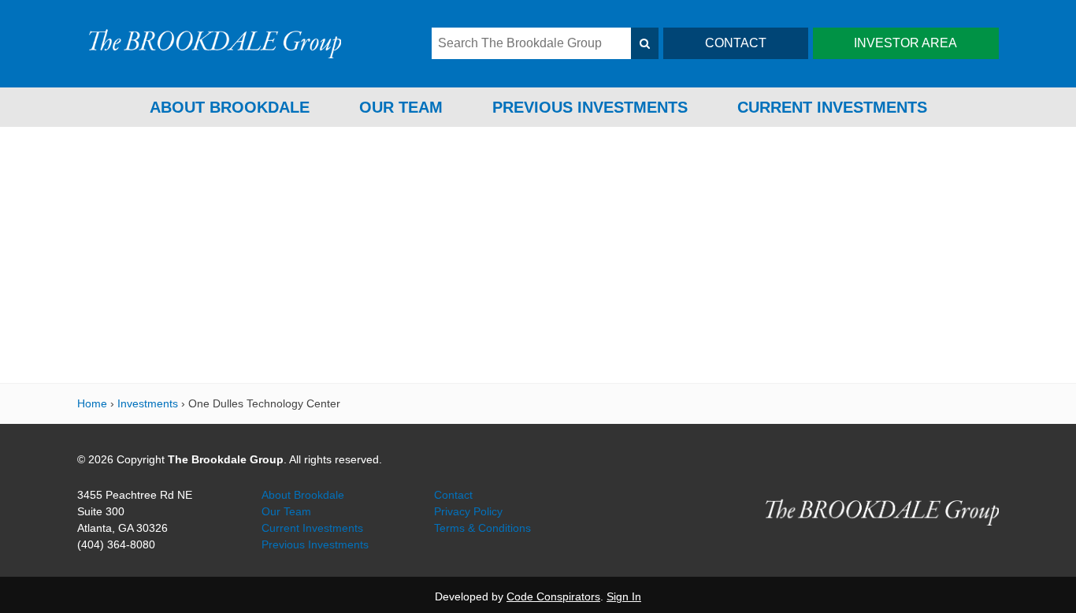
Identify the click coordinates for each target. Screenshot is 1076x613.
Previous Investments (590, 107)
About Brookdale (230, 107)
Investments (147, 403)
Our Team (401, 107)
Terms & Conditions (482, 528)
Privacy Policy (468, 511)
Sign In (624, 596)
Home (92, 403)
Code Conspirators (553, 596)
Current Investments (832, 107)
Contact (453, 495)
